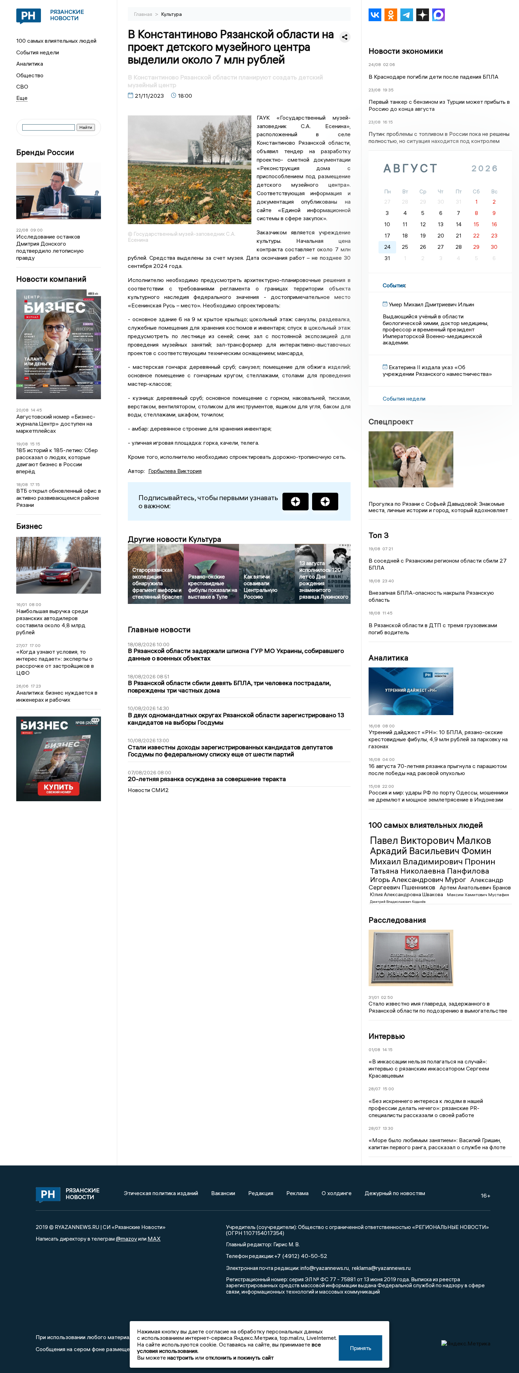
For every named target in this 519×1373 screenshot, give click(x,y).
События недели (37, 52)
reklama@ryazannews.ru (381, 1267)
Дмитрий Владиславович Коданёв (397, 901)
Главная (143, 14)
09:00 (36, 230)
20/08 (22, 410)
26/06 (22, 686)
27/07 (22, 645)
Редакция (260, 1193)
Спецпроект (391, 421)
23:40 (388, 580)
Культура (171, 14)
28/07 (375, 1088)
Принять (360, 1347)
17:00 (35, 645)
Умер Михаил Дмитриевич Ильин (431, 304)
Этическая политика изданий (161, 1193)
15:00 (388, 1088)
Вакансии (223, 1193)
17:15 (35, 484)
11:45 (387, 613)
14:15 (387, 1049)
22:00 (388, 786)
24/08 (375, 64)
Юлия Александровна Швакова (407, 894)
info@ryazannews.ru (324, 1267)
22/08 (22, 230)
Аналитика (29, 63)
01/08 (374, 1049)
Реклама (297, 1193)
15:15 (35, 443)
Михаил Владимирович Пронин (432, 861)
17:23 (36, 686)
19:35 (388, 89)
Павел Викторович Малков (430, 840)
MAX (154, 1238)
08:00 (35, 604)
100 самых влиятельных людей (56, 40)
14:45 (36, 410)
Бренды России (45, 152)
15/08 (374, 786)
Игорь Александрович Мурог (418, 879)
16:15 (388, 122)
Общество (29, 75)
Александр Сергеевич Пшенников (436, 883)
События (394, 285)
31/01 (374, 997)
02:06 (389, 64)
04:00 (388, 759)
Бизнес (29, 526)
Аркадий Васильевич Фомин (430, 851)
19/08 (22, 443)
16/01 (21, 604)
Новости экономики (406, 51)
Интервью (387, 1036)
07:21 (387, 548)
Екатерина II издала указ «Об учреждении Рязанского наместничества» (437, 370)
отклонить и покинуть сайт (239, 1357)
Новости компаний (51, 279)
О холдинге (337, 1193)
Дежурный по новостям (395, 1193)
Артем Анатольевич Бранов (475, 887)
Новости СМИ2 (148, 789)
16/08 (374, 726)
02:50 (387, 997)
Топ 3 (379, 535)
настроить (180, 1357)
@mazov (126, 1238)
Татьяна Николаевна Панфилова (429, 871)
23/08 (375, 89)
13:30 (388, 1128)
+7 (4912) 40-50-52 (300, 1255)
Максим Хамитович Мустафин (478, 894)
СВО (22, 86)
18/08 (22, 484)
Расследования (397, 920)
